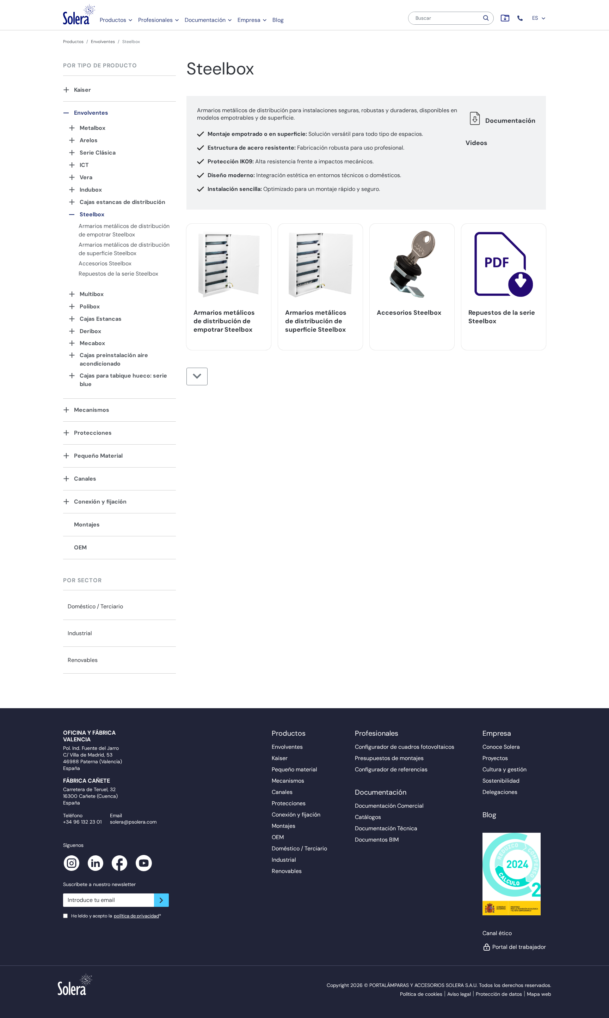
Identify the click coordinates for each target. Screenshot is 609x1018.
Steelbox (92, 214)
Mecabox (92, 343)
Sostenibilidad (500, 780)
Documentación (205, 20)
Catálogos (368, 817)
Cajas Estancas (101, 319)
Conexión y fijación (100, 501)
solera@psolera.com (133, 822)
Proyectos (495, 758)
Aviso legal (459, 994)
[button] (520, 18)
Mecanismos (91, 410)
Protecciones (93, 432)
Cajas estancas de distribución (122, 202)
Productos (113, 20)
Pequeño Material (98, 455)
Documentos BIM (377, 839)
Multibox (92, 294)
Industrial (80, 633)
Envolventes (103, 41)
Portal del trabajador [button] (519, 947)
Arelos (89, 140)
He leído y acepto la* (116, 916)
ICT (84, 165)
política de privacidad (136, 916)
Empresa (249, 20)
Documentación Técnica (386, 828)
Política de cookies (421, 994)
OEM (80, 547)
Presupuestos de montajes (389, 758)
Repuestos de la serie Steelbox (118, 273)
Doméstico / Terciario (95, 606)
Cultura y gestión (504, 769)
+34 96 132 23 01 (82, 822)
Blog (278, 20)
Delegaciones (499, 792)
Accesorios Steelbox (105, 263)
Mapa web (539, 994)
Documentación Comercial (389, 805)
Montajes (87, 524)
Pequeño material (294, 769)
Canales (85, 478)
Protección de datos (499, 994)
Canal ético (497, 933)
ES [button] (536, 18)
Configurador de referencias (391, 769)
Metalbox (92, 128)
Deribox (90, 331)
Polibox (90, 306)
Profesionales (155, 20)
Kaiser (82, 90)
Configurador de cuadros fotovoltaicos (404, 747)
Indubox (91, 189)
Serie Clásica (98, 152)
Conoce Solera (501, 747)
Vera (86, 177)
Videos (476, 143)
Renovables (83, 660)
